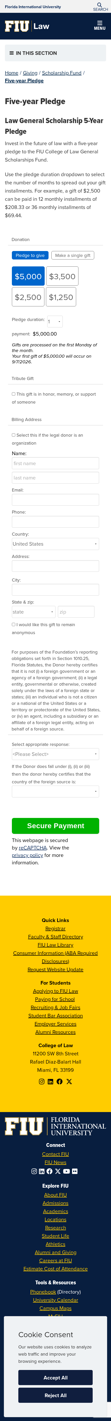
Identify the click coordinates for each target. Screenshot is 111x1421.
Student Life (55, 1235)
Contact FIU (55, 1154)
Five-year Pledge (24, 80)
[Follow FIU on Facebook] (50, 1171)
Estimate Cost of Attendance (55, 1268)
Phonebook (43, 1291)
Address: (20, 556)
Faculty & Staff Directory (55, 936)
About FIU (55, 1194)
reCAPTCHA (33, 847)
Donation (21, 239)
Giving (30, 72)
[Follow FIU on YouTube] (67, 1171)
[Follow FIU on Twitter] (59, 1171)
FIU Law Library (55, 944)
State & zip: (23, 602)
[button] (99, 6)
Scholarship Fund (62, 72)
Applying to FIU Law (55, 991)
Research (55, 1227)
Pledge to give (30, 255)
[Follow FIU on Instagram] (35, 1171)
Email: (17, 490)
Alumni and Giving (55, 1252)
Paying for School (55, 999)
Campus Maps (55, 1308)
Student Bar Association (55, 1015)
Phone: (19, 512)
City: (16, 580)
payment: (21, 334)
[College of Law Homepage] (27, 26)
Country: (20, 534)
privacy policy (27, 855)
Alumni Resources (55, 1032)
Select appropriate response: (40, 744)
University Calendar (55, 1300)
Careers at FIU (55, 1260)
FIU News (55, 1162)
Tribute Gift (23, 378)
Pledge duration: (28, 319)
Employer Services (55, 1023)
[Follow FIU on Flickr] (76, 1171)
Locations (55, 1219)
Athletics (55, 1244)
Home (11, 72)
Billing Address (27, 419)
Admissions (55, 1203)
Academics (55, 1211)
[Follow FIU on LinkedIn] (42, 1171)
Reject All (56, 1395)
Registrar (55, 928)
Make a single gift (72, 255)
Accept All (56, 1377)
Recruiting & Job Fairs (55, 1007)
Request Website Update (55, 969)
